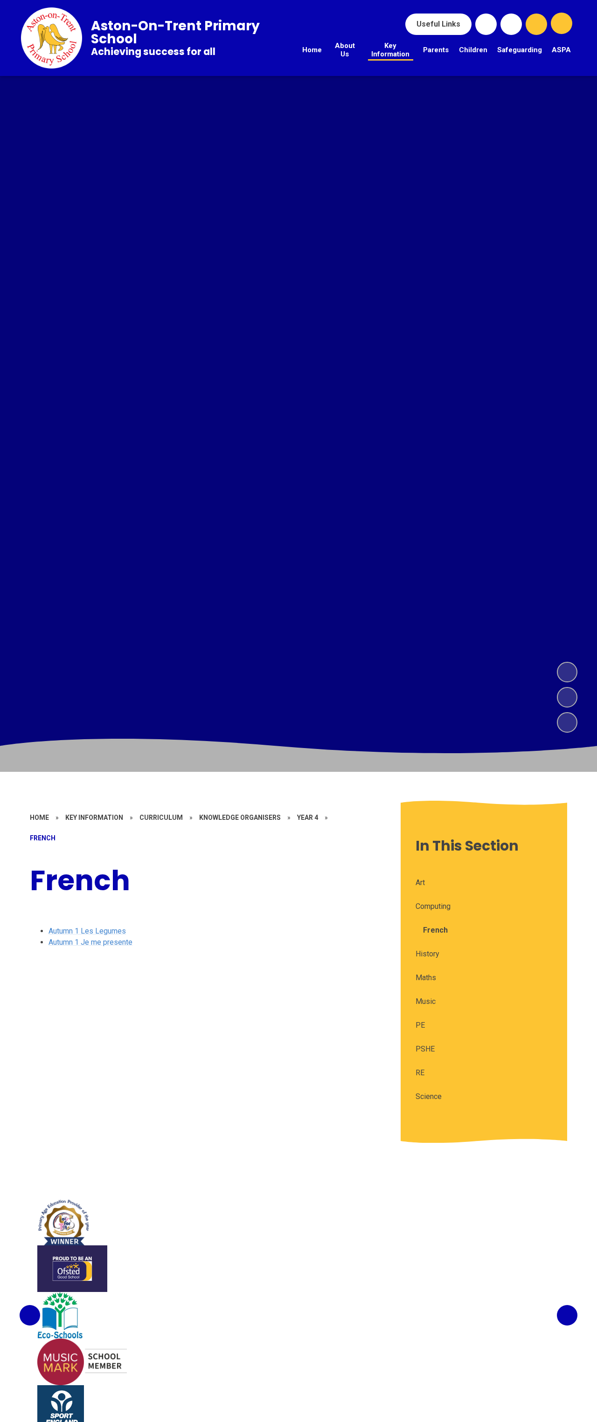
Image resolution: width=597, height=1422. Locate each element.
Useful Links (438, 24)
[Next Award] (567, 1315)
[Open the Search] (536, 24)
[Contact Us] (511, 24)
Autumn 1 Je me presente (90, 942)
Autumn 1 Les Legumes (87, 931)
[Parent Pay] (486, 24)
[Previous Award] (30, 1315)
